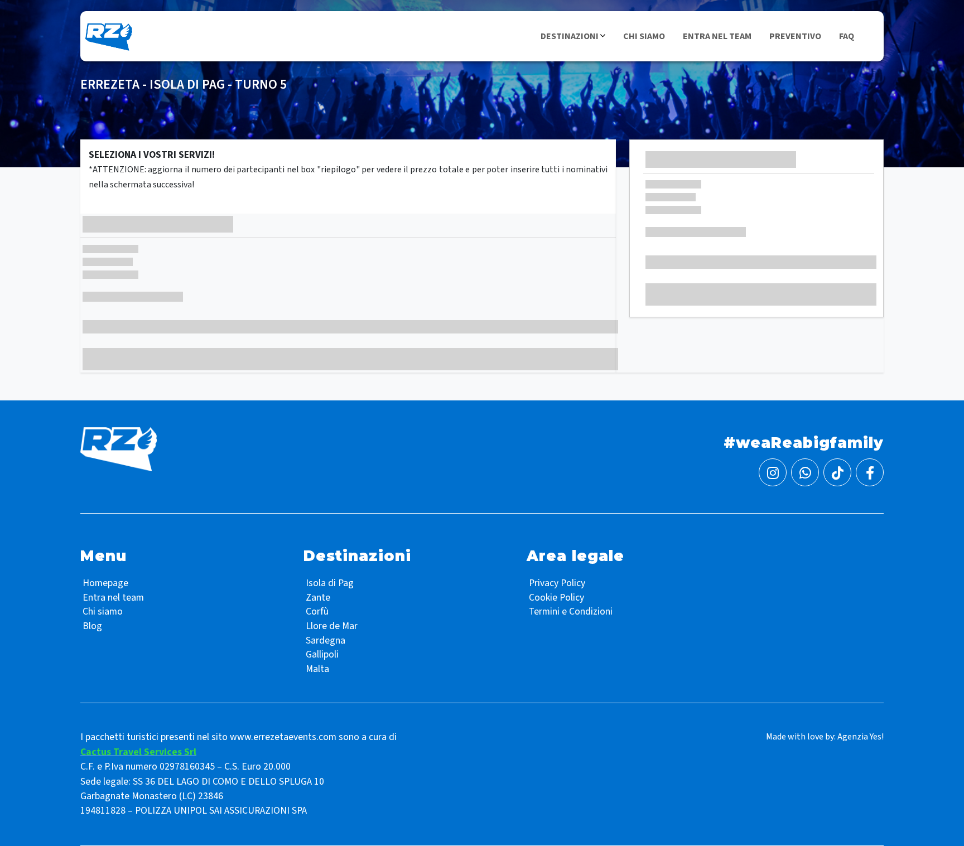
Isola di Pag (330, 583)
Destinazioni (357, 556)
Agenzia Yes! (860, 737)
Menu (103, 556)
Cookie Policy (556, 598)
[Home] (108, 36)
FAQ (846, 36)
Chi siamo (103, 611)
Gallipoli (322, 654)
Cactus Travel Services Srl (138, 752)
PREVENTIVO (795, 36)
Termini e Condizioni (571, 611)
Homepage (105, 583)
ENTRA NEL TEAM (717, 36)
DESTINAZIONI (570, 36)
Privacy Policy (557, 583)
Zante (318, 598)
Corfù (317, 611)
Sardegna (325, 640)
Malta (317, 669)
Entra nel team (113, 598)
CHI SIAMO (644, 36)
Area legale (575, 556)
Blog (92, 626)
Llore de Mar (332, 626)
